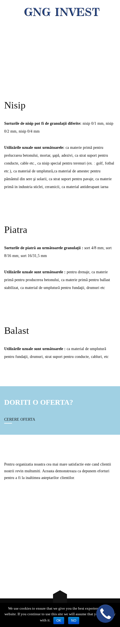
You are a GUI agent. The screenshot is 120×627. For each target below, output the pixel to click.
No (73, 621)
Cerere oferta (19, 419)
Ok (58, 621)
